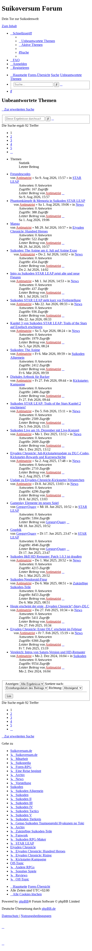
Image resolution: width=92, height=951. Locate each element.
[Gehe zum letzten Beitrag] (63, 193)
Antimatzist (23, 178)
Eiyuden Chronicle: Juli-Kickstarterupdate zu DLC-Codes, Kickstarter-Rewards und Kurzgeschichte (49, 455)
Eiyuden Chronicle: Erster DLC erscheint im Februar (46, 629)
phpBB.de (49, 908)
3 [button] (11, 140)
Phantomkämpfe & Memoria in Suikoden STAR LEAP (47, 201)
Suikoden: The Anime (25, 350)
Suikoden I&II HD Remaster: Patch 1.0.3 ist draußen (46, 556)
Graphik (15, 529)
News (80, 204)
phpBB (24, 901)
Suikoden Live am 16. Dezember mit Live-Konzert (44, 430)
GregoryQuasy (26, 507)
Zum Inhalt (9, 26)
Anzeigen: (12, 684)
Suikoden (79, 656)
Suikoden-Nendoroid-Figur (28, 579)
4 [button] (11, 144)
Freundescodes (20, 174)
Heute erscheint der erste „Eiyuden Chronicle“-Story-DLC (49, 606)
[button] (11, 152)
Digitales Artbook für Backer (29, 376)
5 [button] (11, 148)
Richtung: (56, 688)
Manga (15, 223)
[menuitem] (37, 41)
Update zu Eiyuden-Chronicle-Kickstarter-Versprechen (47, 480)
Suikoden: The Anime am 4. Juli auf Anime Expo (43, 250)
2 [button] (11, 136)
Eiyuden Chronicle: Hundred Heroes (47, 229)
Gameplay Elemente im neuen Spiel (34, 503)
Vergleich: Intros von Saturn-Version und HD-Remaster (47, 652)
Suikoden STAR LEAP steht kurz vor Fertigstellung (45, 300)
